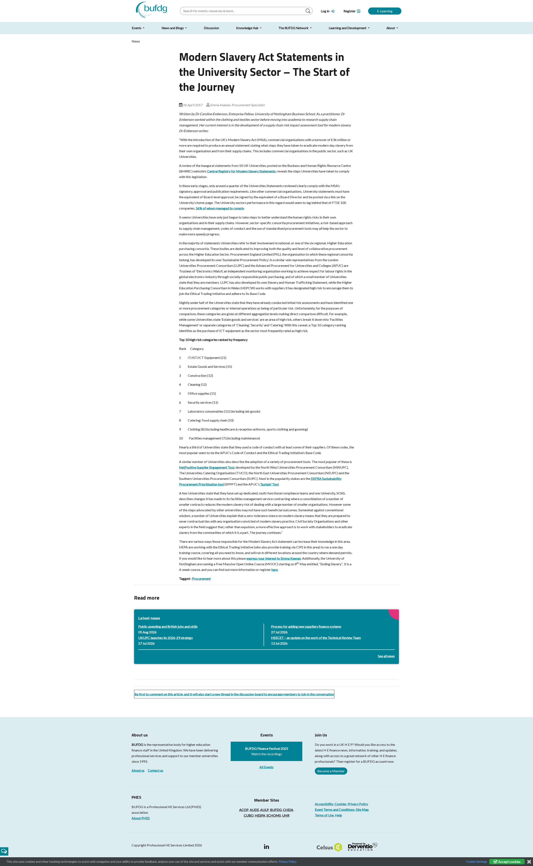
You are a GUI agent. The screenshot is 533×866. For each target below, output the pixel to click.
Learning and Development (348, 28)
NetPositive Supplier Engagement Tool (206, 467)
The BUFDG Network (293, 28)
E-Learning (384, 11)
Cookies (340, 804)
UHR (285, 815)
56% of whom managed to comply (220, 208)
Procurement (201, 578)
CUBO (249, 815)
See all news (386, 656)
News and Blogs (173, 28)
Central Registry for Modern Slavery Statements (241, 171)
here (274, 570)
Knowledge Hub (247, 28)
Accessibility (324, 804)
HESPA (260, 815)
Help (338, 815)
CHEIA (288, 810)
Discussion (211, 28)
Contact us (155, 770)
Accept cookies (509, 862)
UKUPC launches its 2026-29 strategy (165, 638)
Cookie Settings (476, 861)
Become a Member (331, 771)
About (391, 28)
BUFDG (137, 744)
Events (137, 28)
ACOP (244, 810)
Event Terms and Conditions (335, 809)
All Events (266, 767)
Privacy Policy (358, 804)
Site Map (362, 809)
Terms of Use (324, 815)
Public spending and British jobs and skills (168, 626)
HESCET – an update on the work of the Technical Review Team (316, 638)
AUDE (254, 810)
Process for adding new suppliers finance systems (306, 626)
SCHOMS (273, 815)
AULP (264, 810)
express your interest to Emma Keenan (274, 558)
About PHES (141, 818)
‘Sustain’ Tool (269, 484)
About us (138, 770)
